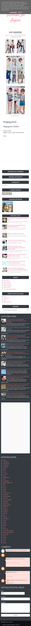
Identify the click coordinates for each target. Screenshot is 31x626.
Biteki (4, 469)
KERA (4, 489)
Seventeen (6, 518)
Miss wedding (6, 496)
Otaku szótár (6, 287)
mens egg (5, 534)
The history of (11, 572)
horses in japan (9, 576)
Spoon (5, 524)
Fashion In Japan (15, 17)
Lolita (4, 300)
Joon (4, 486)
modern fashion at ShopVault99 (12, 563)
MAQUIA (5, 494)
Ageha (5, 460)
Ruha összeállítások (18, 36)
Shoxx (4, 520)
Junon (4, 487)
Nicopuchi (6, 503)
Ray (4, 515)
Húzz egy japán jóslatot (9, 289)
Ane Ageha (6, 462)
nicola (4, 536)
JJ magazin (6, 481)
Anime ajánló (6, 282)
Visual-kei (6, 298)
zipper (5, 542)
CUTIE (4, 472)
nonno (5, 537)
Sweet (4, 525)
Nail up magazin (7, 499)
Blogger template (6, 624)
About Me (6, 280)
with (4, 541)
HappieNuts (6, 477)
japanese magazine (8, 532)
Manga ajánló (7, 284)
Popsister (5, 510)
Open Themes (16, 624)
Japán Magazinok (8, 482)
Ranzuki (5, 513)
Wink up (5, 529)
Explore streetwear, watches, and (15, 558)
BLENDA (5, 467)
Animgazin (6, 465)
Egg (4, 475)
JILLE (4, 479)
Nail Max (5, 498)
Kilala (4, 491)
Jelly (4, 484)
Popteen (5, 512)
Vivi (4, 527)
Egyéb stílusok (7, 302)
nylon (4, 539)
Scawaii (5, 517)
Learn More (13, 12)
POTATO (5, 506)
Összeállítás (18, 35)
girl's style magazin (8, 530)
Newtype (5, 501)
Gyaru (5, 296)
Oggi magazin (7, 505)
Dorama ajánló (7, 285)
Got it (20, 12)
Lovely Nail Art (7, 493)
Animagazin (6, 463)
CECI (4, 470)
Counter (4, 185)
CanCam (5, 474)
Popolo (5, 508)
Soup (4, 522)
